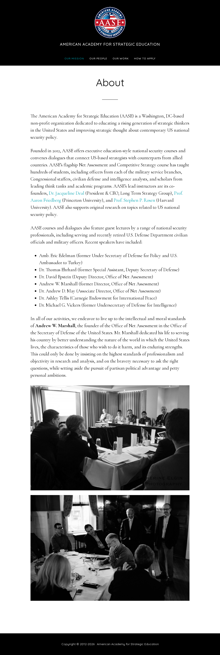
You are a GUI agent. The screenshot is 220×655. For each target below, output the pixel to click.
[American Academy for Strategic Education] (110, 39)
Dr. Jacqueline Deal (66, 193)
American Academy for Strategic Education (110, 44)
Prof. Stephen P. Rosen (134, 200)
